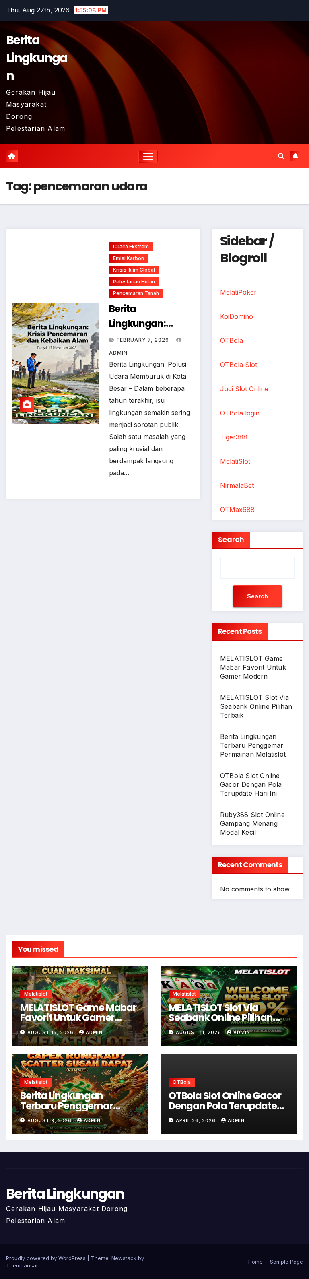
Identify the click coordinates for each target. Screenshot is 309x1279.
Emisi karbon (128, 258)
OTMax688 (237, 509)
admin (94, 1032)
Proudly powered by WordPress (46, 1258)
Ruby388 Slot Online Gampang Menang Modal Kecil (252, 823)
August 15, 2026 (51, 1032)
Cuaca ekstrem (131, 246)
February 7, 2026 (144, 340)
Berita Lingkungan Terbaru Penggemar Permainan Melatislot (253, 745)
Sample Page (286, 1261)
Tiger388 (233, 437)
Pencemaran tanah (136, 293)
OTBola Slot (238, 365)
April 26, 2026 (196, 1120)
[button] (281, 156)
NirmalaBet (237, 485)
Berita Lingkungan (37, 57)
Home (255, 1261)
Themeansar (22, 1265)
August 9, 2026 (50, 1120)
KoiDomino (236, 316)
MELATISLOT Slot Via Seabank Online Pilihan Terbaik (256, 706)
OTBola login (240, 413)
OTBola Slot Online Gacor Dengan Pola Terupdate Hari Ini (251, 784)
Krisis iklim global (134, 270)
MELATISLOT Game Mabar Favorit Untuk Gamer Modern (253, 667)
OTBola (231, 340)
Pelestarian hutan (134, 281)
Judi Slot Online (244, 389)
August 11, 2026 (199, 1032)
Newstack (123, 1258)
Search (231, 539)
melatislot (35, 994)
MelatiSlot (235, 461)
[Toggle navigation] (148, 156)
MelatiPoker (238, 292)
